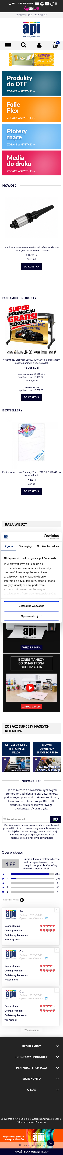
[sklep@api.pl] (37, 3)
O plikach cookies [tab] (48, 545)
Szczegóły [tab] (25, 545)
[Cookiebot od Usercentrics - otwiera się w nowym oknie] (44, 536)
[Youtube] (47, 3)
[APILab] (31, 8)
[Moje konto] (39, 45)
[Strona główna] (31, 29)
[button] (8, 45)
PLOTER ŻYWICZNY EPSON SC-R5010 (47, 749)
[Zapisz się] (55, 819)
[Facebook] (52, 3)
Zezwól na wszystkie (31, 605)
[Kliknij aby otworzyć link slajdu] (31, 59)
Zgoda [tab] (9, 545)
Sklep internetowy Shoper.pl (31, 1145)
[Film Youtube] (31, 682)
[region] (31, 59)
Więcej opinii (31, 1030)
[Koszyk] (55, 45)
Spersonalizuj (29, 616)
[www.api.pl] (42, 3)
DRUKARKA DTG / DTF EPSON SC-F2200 (16, 749)
